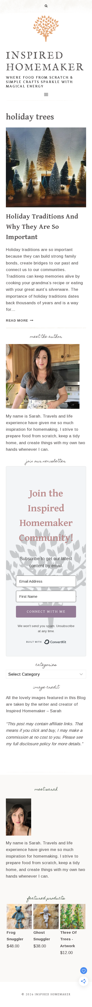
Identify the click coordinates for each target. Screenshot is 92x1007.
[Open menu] (46, 94)
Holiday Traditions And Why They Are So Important (42, 227)
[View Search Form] (46, 6)
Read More (19, 320)
